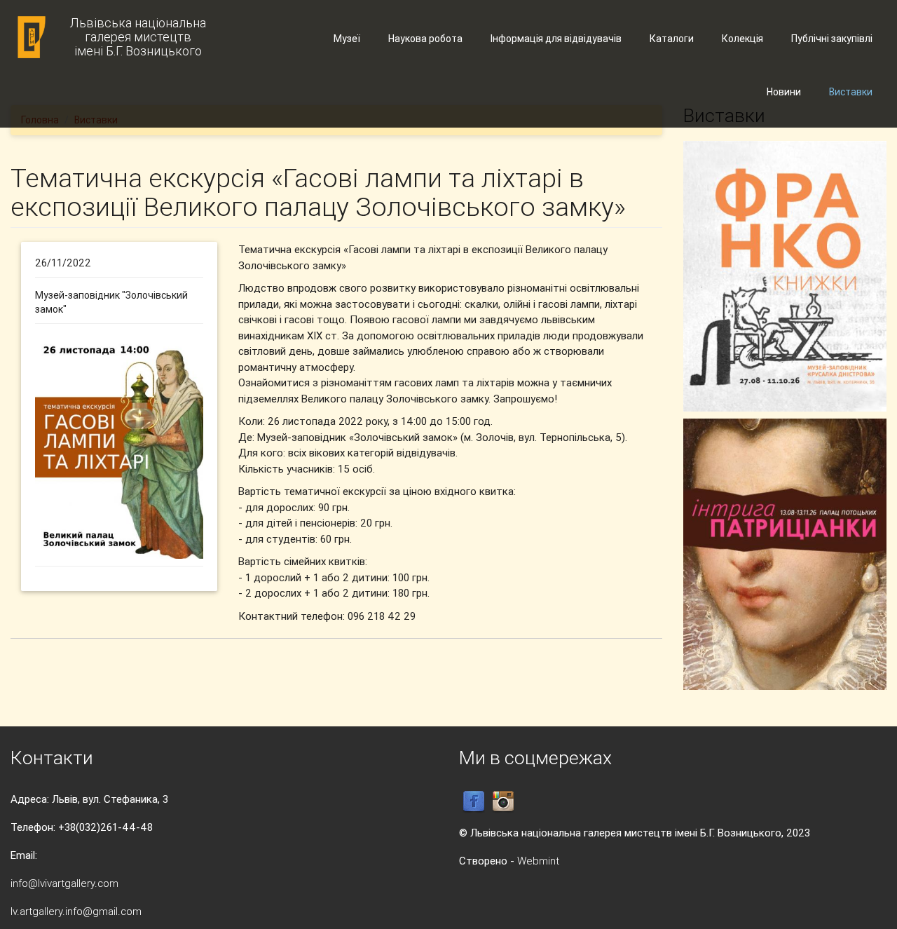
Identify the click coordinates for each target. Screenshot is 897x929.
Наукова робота (425, 38)
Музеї (347, 38)
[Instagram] (503, 801)
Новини (784, 92)
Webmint (538, 860)
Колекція (742, 38)
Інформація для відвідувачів (556, 38)
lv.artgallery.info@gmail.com (76, 911)
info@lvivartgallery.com (64, 883)
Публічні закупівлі (831, 38)
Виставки (850, 92)
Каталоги (672, 38)
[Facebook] (474, 801)
